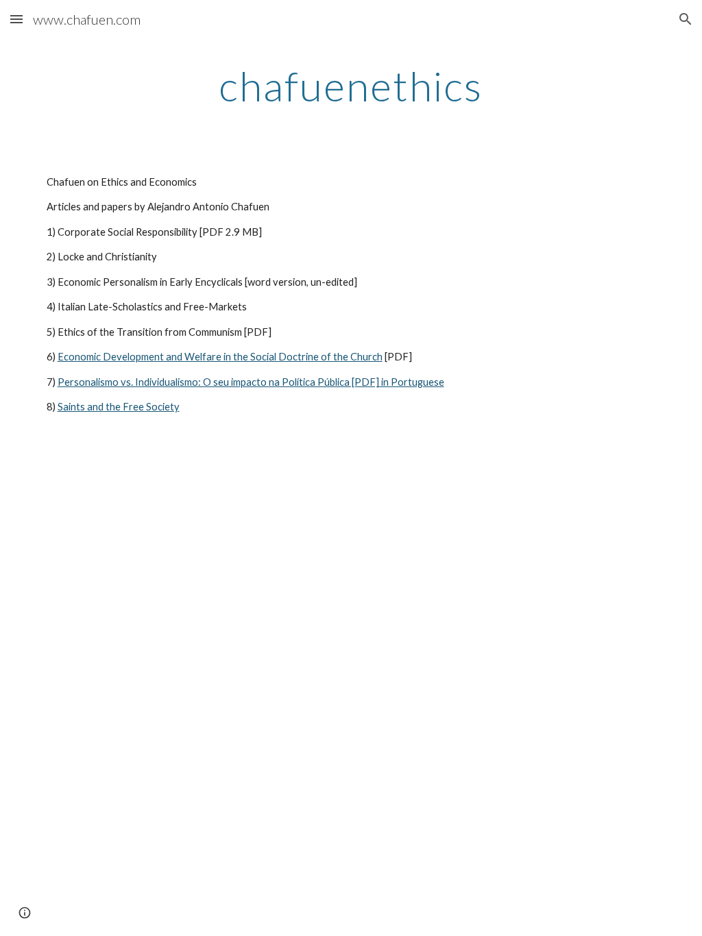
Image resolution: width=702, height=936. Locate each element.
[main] (351, 86)
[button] (16, 19)
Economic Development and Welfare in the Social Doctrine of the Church (220, 356)
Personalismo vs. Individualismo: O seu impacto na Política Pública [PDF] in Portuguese (251, 382)
